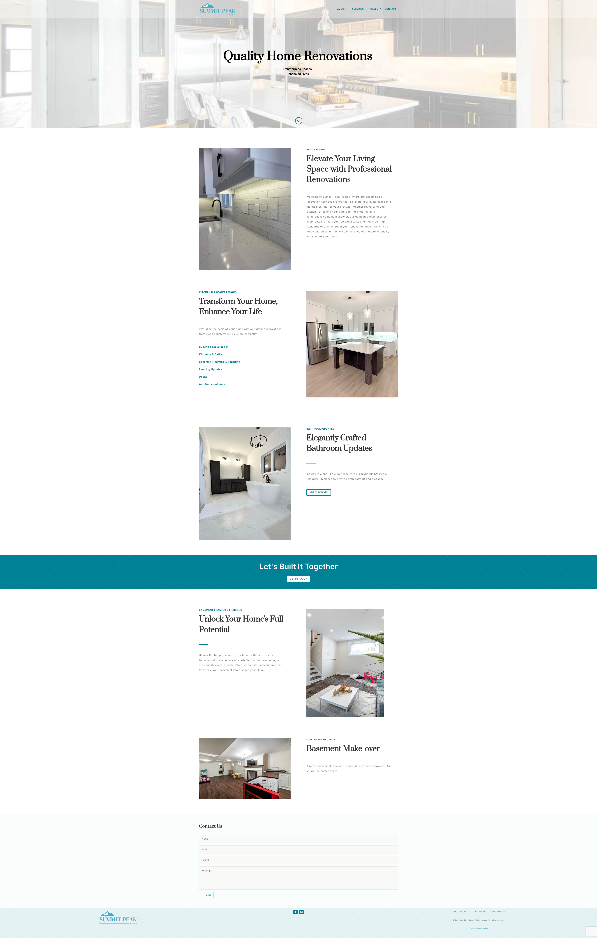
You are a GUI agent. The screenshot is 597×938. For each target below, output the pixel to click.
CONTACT (390, 8)
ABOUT (341, 8)
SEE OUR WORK (318, 492)
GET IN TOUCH (298, 578)
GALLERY (375, 8)
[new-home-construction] (245, 768)
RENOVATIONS (497, 911)
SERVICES (358, 8)
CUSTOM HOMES (461, 911)
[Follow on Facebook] (295, 912)
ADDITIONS (480, 911)
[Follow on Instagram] (301, 912)
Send (208, 895)
